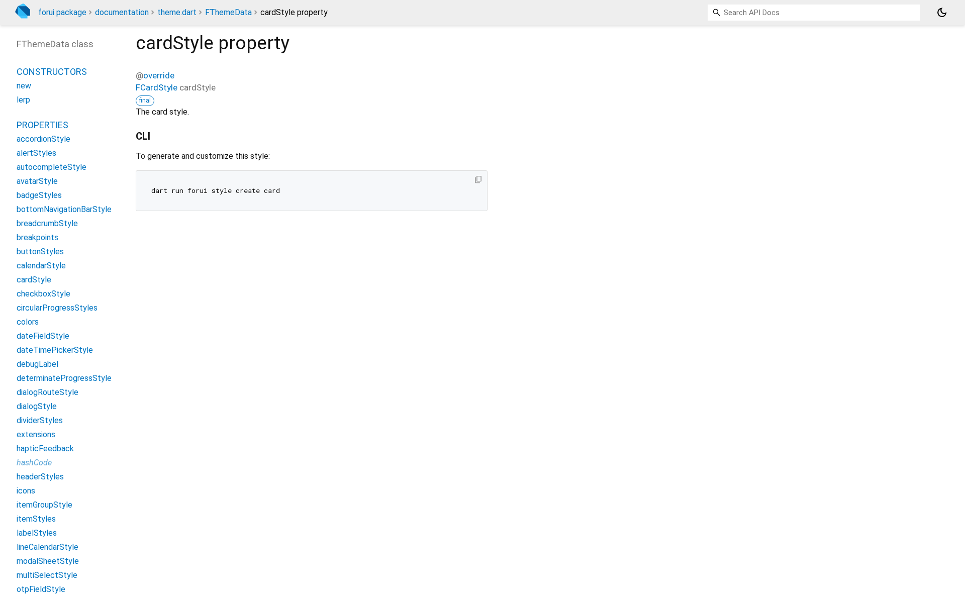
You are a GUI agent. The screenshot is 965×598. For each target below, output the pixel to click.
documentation (122, 12)
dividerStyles (40, 420)
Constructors (52, 71)
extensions (36, 434)
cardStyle (34, 279)
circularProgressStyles (57, 308)
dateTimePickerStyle (55, 350)
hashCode (34, 462)
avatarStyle (37, 181)
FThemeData (228, 12)
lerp (23, 100)
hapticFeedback (45, 448)
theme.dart (177, 12)
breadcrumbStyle (47, 223)
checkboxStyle (43, 293)
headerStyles (40, 476)
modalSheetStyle (48, 561)
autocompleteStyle (51, 167)
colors (28, 322)
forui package (62, 12)
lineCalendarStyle (47, 547)
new (24, 85)
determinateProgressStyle (64, 378)
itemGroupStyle (44, 505)
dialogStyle (37, 406)
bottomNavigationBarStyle (64, 209)
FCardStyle (156, 87)
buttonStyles (40, 251)
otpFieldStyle (41, 589)
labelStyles (37, 533)
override (158, 75)
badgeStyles (39, 195)
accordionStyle (43, 139)
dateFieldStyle (43, 336)
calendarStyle (41, 265)
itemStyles (36, 519)
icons (26, 490)
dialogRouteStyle (47, 392)
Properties (42, 125)
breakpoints (37, 237)
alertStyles (36, 153)
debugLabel (37, 364)
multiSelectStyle (47, 575)
